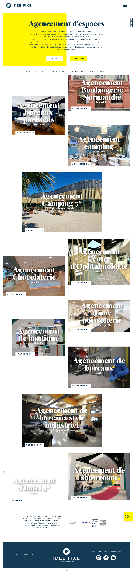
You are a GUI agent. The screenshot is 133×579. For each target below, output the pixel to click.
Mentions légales (103, 551)
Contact (93, 551)
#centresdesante (58, 72)
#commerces (77, 72)
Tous (28, 72)
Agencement (78, 58)
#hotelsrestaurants (98, 72)
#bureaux (40, 72)
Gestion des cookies (116, 551)
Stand (54, 58)
